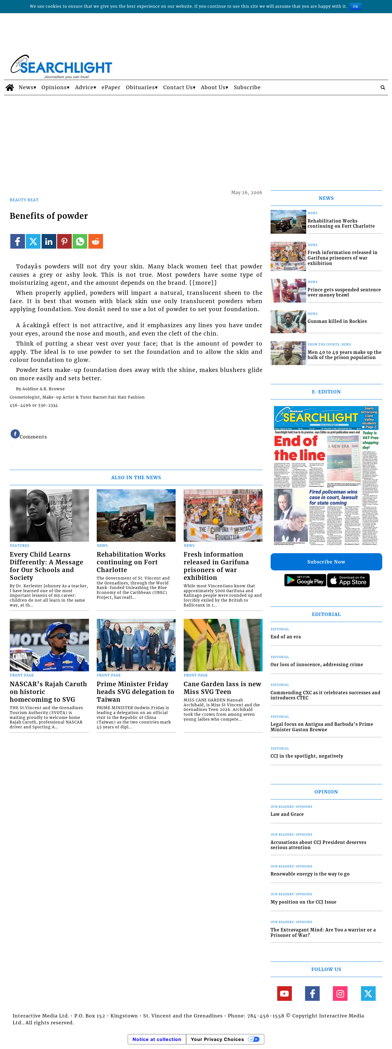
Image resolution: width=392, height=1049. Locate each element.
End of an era (286, 636)
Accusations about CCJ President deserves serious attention (318, 845)
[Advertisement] (196, 138)
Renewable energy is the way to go (310, 874)
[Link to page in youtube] (284, 993)
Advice (84, 87)
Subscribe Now (326, 562)
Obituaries (140, 87)
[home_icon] (10, 87)
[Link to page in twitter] (33, 241)
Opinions (54, 87)
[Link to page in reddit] (95, 241)
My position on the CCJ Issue (304, 902)
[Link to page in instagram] (340, 993)
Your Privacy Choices (217, 1039)
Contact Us (178, 87)
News (26, 87)
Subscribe (247, 87)
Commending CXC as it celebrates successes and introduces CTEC (326, 695)
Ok (355, 6)
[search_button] (383, 87)
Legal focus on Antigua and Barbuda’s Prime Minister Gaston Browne (322, 727)
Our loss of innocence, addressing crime (317, 664)
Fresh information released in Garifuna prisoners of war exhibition (216, 566)
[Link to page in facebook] (17, 241)
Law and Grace (287, 814)
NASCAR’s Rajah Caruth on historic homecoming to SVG (48, 692)
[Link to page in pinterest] (64, 241)
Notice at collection (157, 1039)
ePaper (111, 87)
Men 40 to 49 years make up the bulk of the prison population (345, 355)
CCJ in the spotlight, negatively (307, 756)
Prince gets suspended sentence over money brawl (344, 292)
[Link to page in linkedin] (49, 241)
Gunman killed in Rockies (337, 321)
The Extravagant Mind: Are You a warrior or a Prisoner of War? (323, 932)
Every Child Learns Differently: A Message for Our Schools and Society (46, 566)
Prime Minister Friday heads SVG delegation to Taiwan (135, 692)
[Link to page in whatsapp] (80, 241)
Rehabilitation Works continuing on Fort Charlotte (131, 562)
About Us (213, 87)
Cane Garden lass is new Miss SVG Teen (222, 688)
